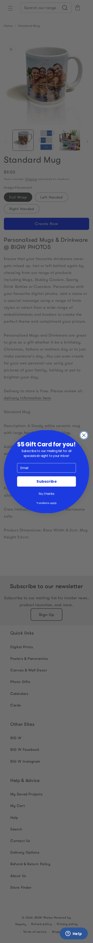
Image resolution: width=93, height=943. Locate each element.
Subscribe (46, 481)
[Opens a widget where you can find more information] (73, 934)
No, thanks (46, 493)
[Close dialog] (84, 435)
